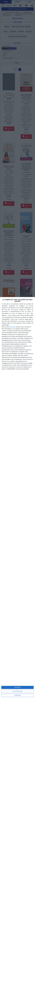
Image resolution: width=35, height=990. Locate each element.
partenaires (12, 326)
